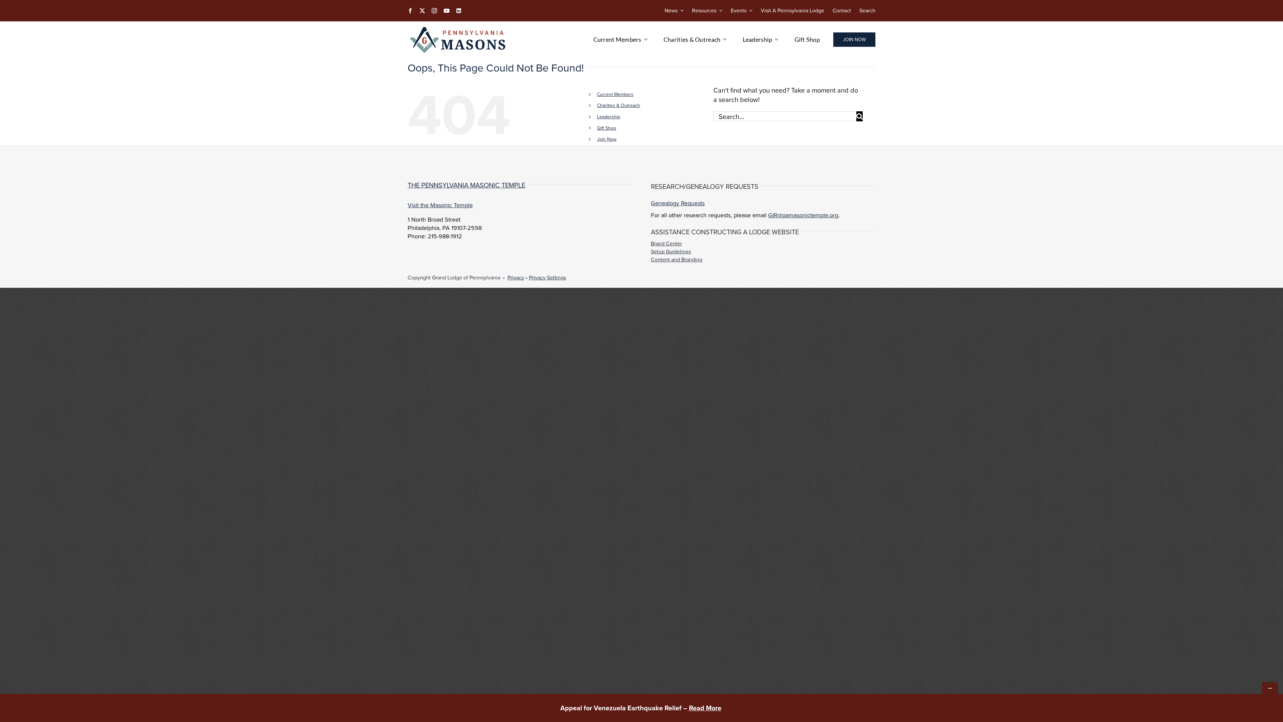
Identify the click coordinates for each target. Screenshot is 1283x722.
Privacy (516, 277)
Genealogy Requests (678, 203)
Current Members (615, 94)
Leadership (608, 116)
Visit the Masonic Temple (440, 205)
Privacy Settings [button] (547, 277)
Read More (705, 708)
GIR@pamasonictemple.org (803, 215)
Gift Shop (606, 128)
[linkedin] (458, 10)
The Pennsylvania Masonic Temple (466, 185)
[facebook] (410, 10)
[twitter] (422, 10)
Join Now (606, 139)
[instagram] (434, 10)
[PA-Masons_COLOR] (459, 28)
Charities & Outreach (618, 105)
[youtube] (447, 10)
